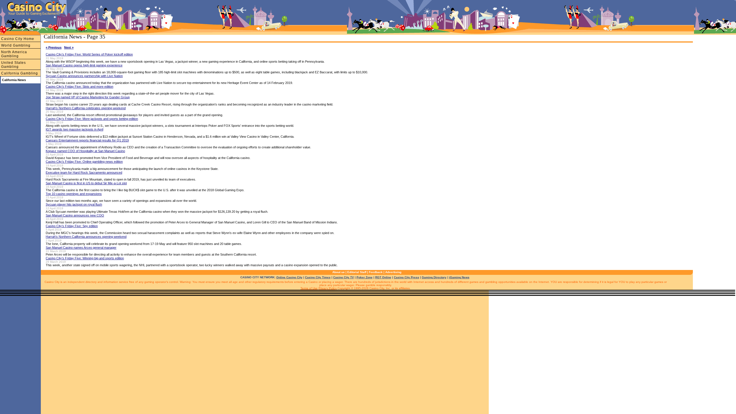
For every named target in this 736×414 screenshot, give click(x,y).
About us (338, 272)
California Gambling (19, 73)
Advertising (393, 272)
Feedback (376, 272)
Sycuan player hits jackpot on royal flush (74, 204)
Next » (69, 47)
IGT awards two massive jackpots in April (74, 129)
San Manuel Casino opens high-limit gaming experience (84, 65)
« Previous (54, 47)
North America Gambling (14, 54)
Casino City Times (318, 277)
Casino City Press (406, 277)
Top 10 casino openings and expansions (74, 193)
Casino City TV (343, 277)
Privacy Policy (328, 288)
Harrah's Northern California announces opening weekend (86, 236)
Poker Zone (364, 277)
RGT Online (383, 277)
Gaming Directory (434, 277)
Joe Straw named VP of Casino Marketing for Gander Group (88, 97)
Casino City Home (17, 39)
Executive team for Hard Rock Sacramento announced (84, 172)
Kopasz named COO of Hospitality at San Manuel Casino (85, 151)
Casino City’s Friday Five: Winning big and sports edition (85, 258)
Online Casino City (289, 277)
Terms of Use (309, 288)
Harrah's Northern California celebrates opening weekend (86, 108)
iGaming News (459, 277)
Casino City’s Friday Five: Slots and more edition (79, 86)
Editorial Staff (356, 272)
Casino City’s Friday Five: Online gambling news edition (84, 161)
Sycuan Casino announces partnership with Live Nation (84, 76)
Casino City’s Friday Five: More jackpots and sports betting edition (92, 118)
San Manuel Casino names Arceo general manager (81, 247)
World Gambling (15, 45)
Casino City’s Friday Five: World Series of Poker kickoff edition (89, 54)
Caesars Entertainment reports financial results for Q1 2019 (87, 140)
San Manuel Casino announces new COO (75, 215)
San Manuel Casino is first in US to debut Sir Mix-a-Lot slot (86, 183)
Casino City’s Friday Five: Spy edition (72, 226)
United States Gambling (13, 65)
